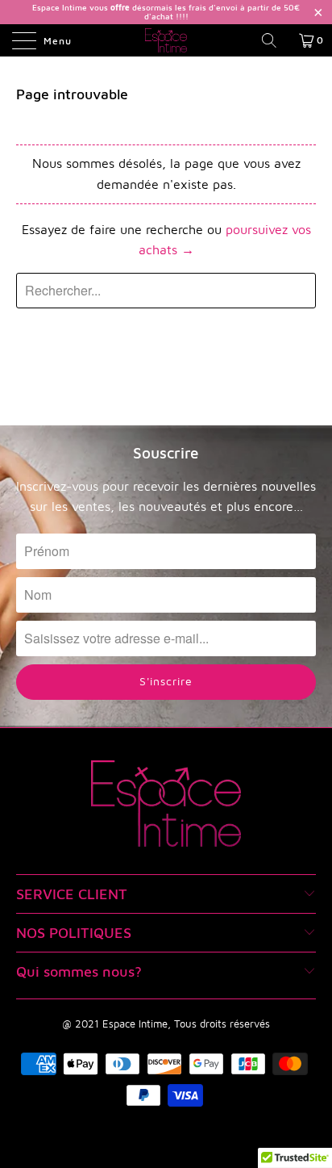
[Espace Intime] (166, 40)
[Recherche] (274, 40)
